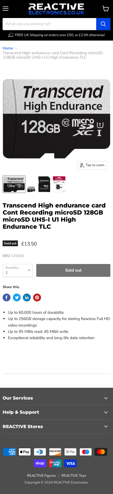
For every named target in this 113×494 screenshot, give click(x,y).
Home (8, 48)
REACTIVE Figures (41, 475)
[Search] (103, 24)
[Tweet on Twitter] (17, 297)
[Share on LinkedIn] (27, 297)
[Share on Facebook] (7, 297)
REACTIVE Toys (73, 475)
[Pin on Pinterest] (37, 297)
